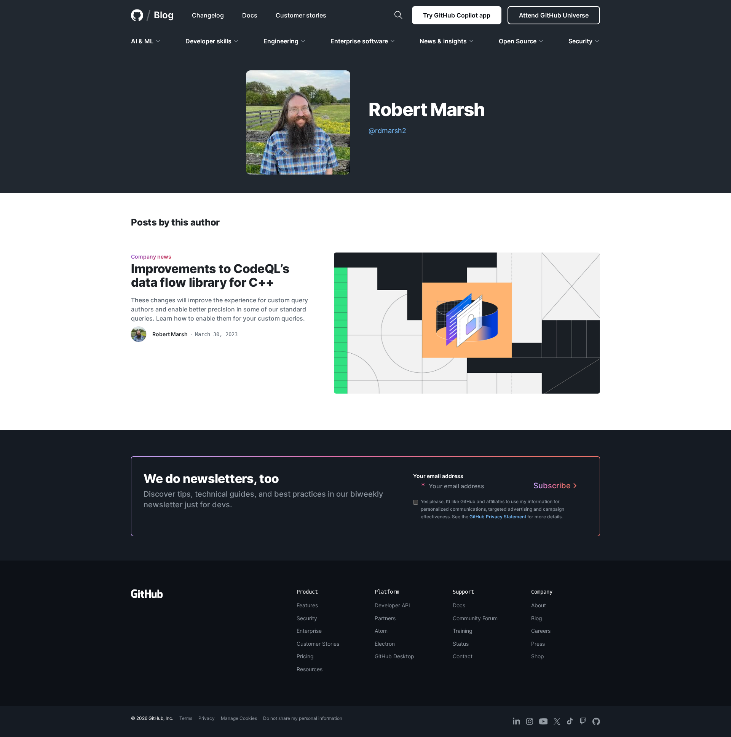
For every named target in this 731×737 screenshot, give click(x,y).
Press (538, 643)
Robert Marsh (170, 334)
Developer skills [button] (208, 41)
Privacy (206, 718)
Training (462, 630)
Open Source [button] (517, 41)
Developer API (392, 605)
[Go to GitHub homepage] (147, 596)
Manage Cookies (239, 718)
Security (307, 618)
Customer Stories (318, 643)
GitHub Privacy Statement (497, 516)
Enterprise (309, 630)
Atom (381, 630)
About (538, 605)
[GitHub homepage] (137, 15)
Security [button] (580, 41)
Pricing (305, 656)
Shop (537, 656)
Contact (462, 656)
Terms (185, 718)
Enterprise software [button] (359, 41)
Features (307, 605)
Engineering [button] (280, 41)
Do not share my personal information (302, 718)
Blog (164, 15)
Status (461, 643)
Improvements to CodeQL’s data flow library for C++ (210, 275)
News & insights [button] (443, 41)
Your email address (438, 476)
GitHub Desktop (394, 656)
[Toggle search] (398, 15)
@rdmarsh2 (387, 131)
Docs (459, 605)
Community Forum (475, 618)
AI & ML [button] (142, 41)
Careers (541, 630)
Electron (385, 643)
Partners (385, 618)
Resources (309, 669)
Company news (151, 256)
